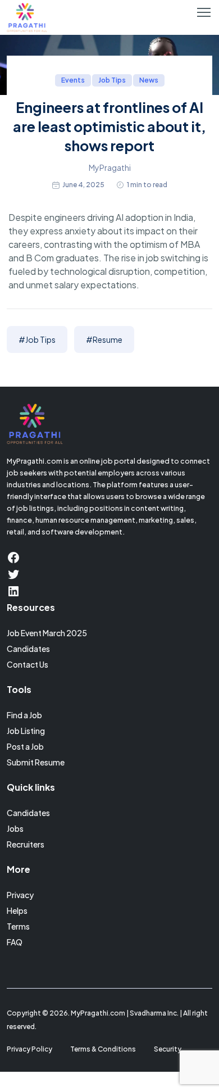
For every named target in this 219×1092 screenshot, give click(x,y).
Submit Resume (36, 762)
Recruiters (25, 844)
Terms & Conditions (103, 1049)
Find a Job (24, 715)
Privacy (20, 895)
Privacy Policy (29, 1049)
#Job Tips (37, 339)
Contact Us (27, 664)
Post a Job (25, 746)
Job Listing (26, 731)
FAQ (14, 942)
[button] (204, 12)
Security (167, 1049)
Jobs (15, 828)
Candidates (28, 649)
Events (73, 80)
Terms (18, 926)
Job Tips (112, 80)
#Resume (104, 339)
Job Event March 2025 (47, 633)
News (148, 80)
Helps (17, 910)
